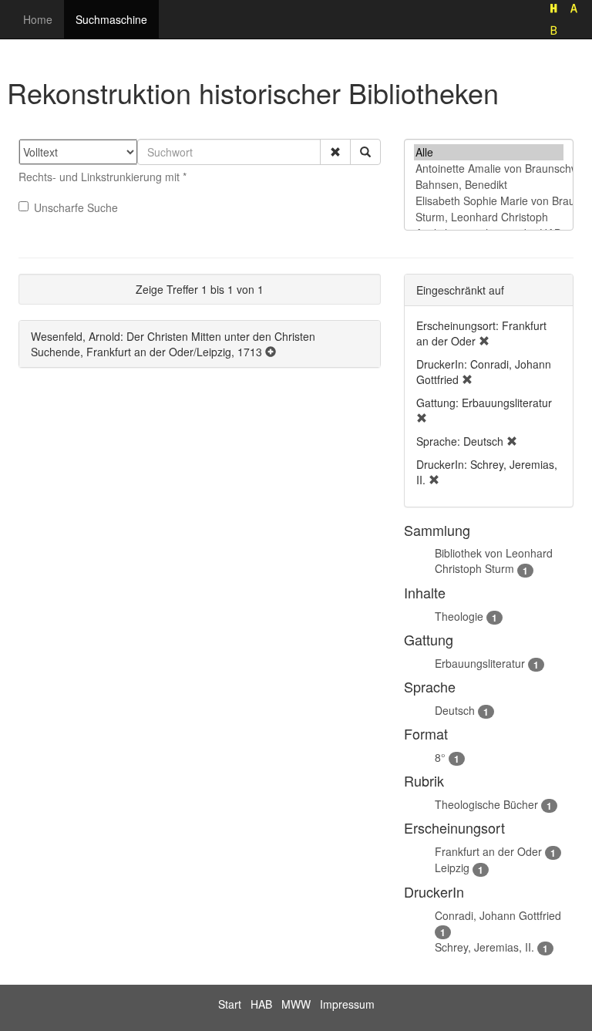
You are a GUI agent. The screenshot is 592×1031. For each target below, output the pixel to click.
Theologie (459, 616)
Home (37, 19)
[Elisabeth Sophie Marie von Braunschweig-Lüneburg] (488, 201)
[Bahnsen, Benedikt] (488, 185)
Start (229, 1004)
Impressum (347, 1004)
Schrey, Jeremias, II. (484, 947)
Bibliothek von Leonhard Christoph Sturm (494, 560)
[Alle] (488, 152)
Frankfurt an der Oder (488, 851)
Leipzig (452, 867)
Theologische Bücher (486, 804)
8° (440, 757)
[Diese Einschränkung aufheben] (484, 341)
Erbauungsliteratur (480, 663)
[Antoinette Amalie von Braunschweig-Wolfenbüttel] (488, 168)
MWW (296, 1004)
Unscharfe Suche (76, 207)
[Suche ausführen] (365, 152)
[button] (335, 152)
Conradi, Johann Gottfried (498, 915)
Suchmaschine (111, 19)
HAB (261, 1004)
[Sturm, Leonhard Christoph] (488, 217)
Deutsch (455, 710)
